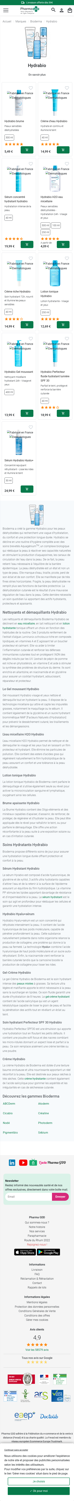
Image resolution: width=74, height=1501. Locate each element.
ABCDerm (9, 1103)
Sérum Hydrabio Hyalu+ (18, 460)
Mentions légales (37, 1302)
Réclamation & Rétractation (37, 1278)
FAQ (37, 1274)
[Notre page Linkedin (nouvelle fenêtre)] (12, 1162)
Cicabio (8, 1113)
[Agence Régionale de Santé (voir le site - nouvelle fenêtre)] (41, 1396)
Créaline (43, 1113)
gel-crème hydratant (57, 996)
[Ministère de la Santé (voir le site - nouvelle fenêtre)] (44, 1379)
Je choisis (39, 1481)
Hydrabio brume (14, 121)
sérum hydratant (52, 897)
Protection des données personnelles (37, 1306)
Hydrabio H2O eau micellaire (52, 199)
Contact (37, 1283)
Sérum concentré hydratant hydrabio (16, 199)
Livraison (37, 1269)
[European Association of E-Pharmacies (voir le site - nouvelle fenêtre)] (25, 1416)
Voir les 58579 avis (37, 1349)
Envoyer (60, 1196)
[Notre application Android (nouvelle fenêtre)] (48, 1252)
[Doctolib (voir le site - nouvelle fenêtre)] (49, 1416)
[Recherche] (53, 10)
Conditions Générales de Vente (37, 1311)
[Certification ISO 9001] (21, 1379)
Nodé (6, 1123)
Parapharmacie (37, 1235)
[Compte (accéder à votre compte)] (61, 10)
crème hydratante (35, 1078)
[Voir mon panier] (70, 10)
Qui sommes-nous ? (37, 1222)
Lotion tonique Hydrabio (49, 294)
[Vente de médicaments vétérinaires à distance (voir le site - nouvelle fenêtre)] (10, 1395)
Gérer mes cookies (37, 1319)
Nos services (37, 1231)
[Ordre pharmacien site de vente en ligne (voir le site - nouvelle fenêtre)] (60, 1379)
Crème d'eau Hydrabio (54, 121)
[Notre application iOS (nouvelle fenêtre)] (25, 1252)
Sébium (43, 1132)
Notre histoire (37, 1227)
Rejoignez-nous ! (37, 1244)
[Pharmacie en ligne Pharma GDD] (29, 10)
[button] (5, 10)
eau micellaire (26, 623)
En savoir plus (37, 74)
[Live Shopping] (33, 1163)
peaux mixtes (25, 983)
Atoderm (43, 1103)
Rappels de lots (37, 1287)
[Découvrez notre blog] (52, 1162)
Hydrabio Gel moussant (18, 371)
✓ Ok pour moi (39, 1491)
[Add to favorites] (31, 88)
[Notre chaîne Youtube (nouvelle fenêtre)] (23, 1163)
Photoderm (45, 1123)
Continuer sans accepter (16, 1450)
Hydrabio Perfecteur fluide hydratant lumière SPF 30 (55, 376)
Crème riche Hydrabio (17, 291)
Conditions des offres (37, 1315)
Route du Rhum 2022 (37, 1240)
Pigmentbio (10, 1132)
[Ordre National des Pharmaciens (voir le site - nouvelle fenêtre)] (25, 1395)
